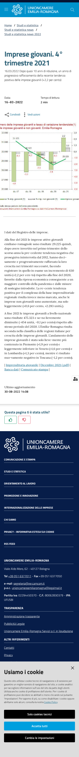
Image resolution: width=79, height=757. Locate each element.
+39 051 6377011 (19, 576)
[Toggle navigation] (6, 9)
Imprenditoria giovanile (22, 365)
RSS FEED (9, 543)
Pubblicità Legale (14, 623)
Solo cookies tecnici (39, 714)
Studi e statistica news (19, 29)
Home (8, 25)
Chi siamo (10, 519)
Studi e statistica (27, 25)
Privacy (8, 655)
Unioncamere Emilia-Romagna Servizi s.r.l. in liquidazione (38, 631)
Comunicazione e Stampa (19, 459)
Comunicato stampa (34, 369)
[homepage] (41, 9)
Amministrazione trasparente (22, 616)
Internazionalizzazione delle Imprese (28, 507)
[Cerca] (72, 10)
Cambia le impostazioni (39, 738)
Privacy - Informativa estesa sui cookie (29, 531)
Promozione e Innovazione (21, 495)
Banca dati (11, 369)
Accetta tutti (40, 726)
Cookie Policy (51, 702)
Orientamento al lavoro (19, 483)
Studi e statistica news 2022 (22, 34)
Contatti (9, 647)
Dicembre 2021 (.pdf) (54, 365)
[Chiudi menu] (66, 7)
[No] (24, 420)
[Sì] (10, 420)
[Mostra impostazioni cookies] (75, 378)
